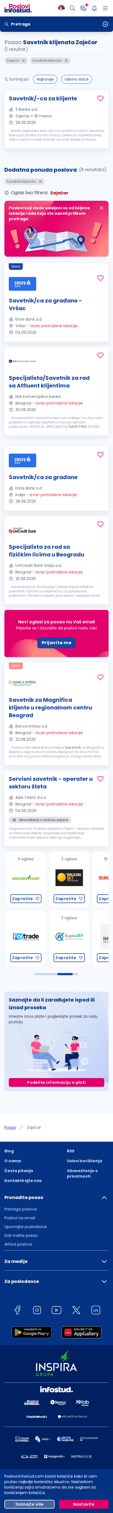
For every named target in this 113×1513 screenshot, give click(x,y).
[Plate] (83, 8)
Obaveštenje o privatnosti (82, 1173)
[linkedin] (95, 1311)
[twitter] (76, 1311)
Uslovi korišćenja (84, 1161)
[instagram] (37, 1311)
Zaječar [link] (34, 1127)
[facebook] (17, 1311)
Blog (9, 1151)
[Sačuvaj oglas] (100, 98)
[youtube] (56, 1311)
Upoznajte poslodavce (25, 1226)
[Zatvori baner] (101, 208)
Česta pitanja (18, 1170)
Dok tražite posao (21, 1235)
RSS (70, 1151)
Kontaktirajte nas (23, 1180)
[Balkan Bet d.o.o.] (67, 879)
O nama (12, 1161)
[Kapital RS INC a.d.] (67, 938)
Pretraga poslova (20, 1209)
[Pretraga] (72, 8)
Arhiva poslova (18, 1244)
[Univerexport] (23, 879)
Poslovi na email (19, 1218)
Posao (10, 1127)
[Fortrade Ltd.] (23, 938)
